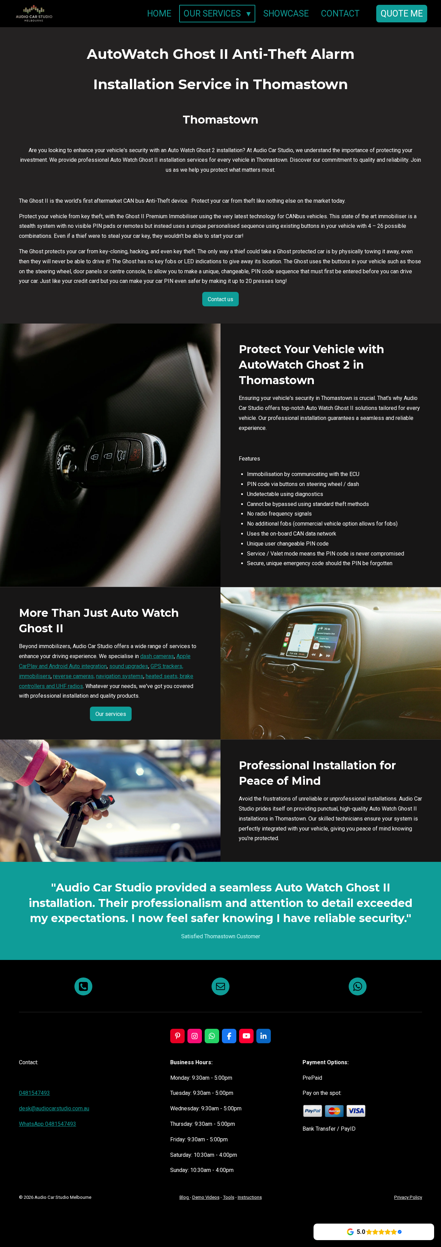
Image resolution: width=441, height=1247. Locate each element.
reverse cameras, (74, 676)
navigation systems (119, 676)
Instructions (250, 1197)
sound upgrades (128, 666)
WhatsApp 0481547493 (47, 1124)
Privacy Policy (408, 1197)
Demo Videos (205, 1197)
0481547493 (34, 1093)
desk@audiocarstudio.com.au (54, 1108)
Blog (185, 1197)
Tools (228, 1197)
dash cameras (157, 656)
